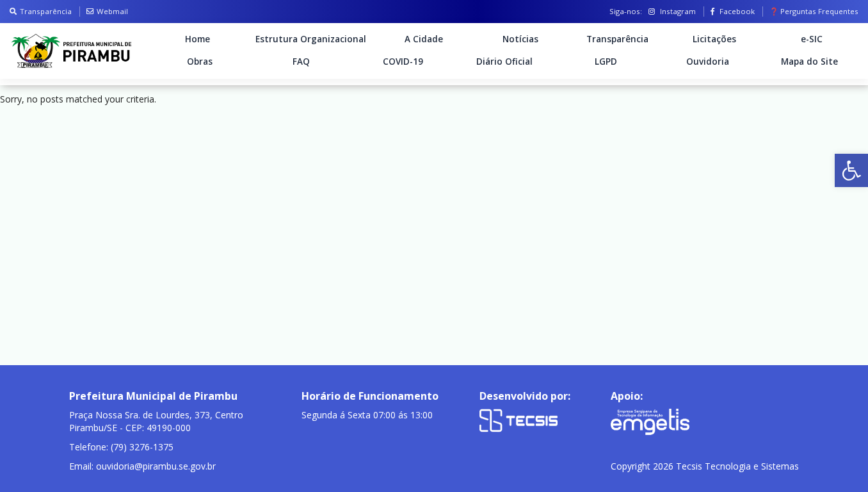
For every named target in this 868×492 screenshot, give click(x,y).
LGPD (606, 61)
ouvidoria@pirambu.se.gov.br (156, 466)
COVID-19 (403, 61)
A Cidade (424, 39)
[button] (851, 170)
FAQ (301, 61)
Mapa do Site (809, 61)
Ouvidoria (707, 61)
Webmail (112, 11)
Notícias (520, 39)
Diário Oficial (504, 61)
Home (197, 39)
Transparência (46, 11)
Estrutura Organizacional (310, 39)
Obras (200, 61)
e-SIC (812, 39)
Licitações (714, 39)
